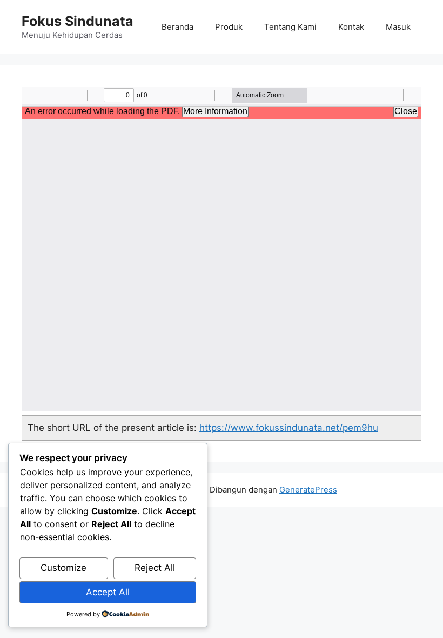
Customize (63, 567)
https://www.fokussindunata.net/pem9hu (288, 427)
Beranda (177, 27)
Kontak (351, 27)
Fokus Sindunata (77, 21)
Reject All (155, 567)
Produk (229, 27)
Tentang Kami (290, 27)
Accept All (108, 592)
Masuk (398, 27)
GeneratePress (308, 489)
